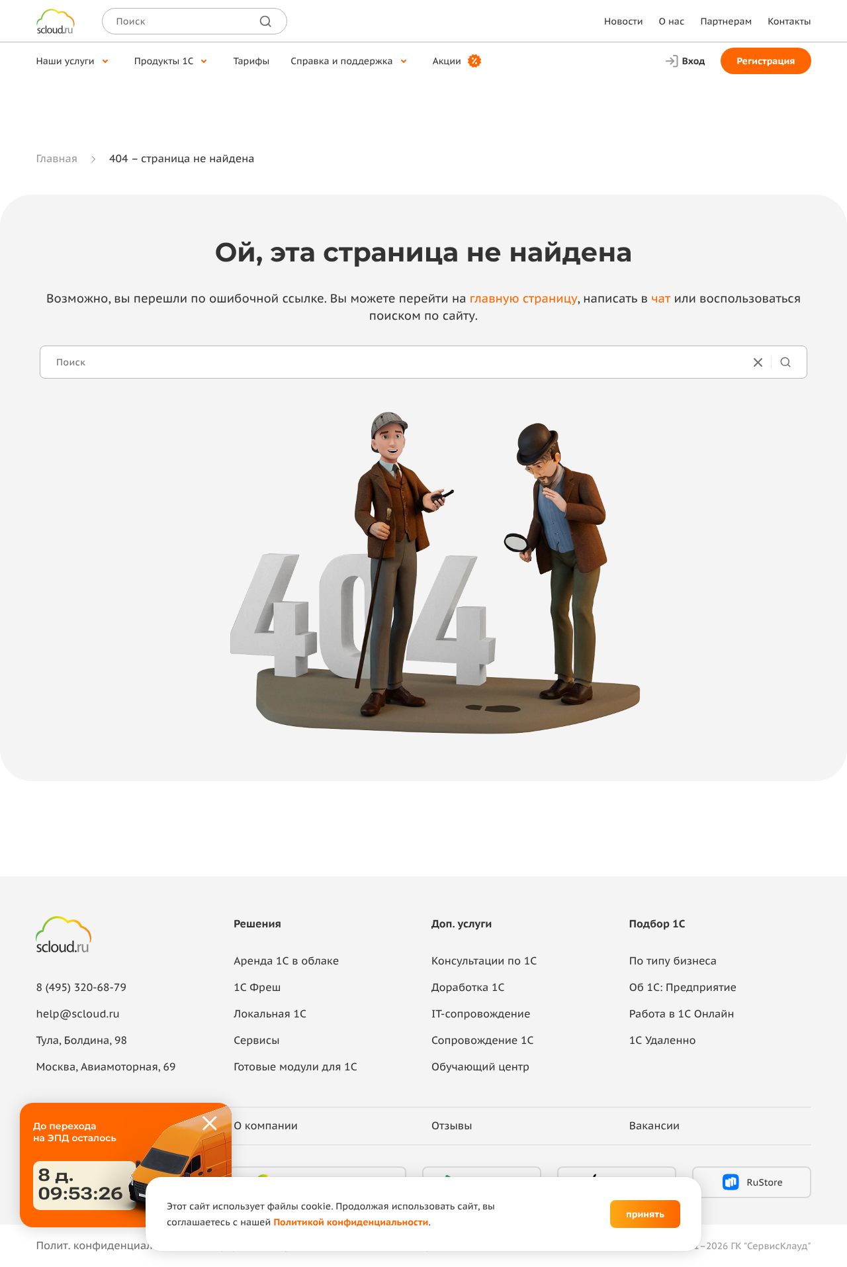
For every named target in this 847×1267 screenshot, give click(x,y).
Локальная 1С (270, 1014)
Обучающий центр (480, 1067)
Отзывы (451, 1126)
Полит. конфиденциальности (112, 1245)
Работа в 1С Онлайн (682, 1014)
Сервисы (256, 1040)
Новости (623, 21)
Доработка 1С (467, 987)
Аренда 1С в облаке (286, 961)
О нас (672, 21)
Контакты (789, 21)
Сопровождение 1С (482, 1040)
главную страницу (524, 298)
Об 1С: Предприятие (682, 987)
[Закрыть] (210, 1124)
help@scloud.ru (77, 1014)
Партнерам (726, 21)
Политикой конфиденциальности (350, 1222)
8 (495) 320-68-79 (81, 987)
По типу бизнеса (673, 961)
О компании (266, 1126)
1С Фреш (257, 987)
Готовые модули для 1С (295, 1067)
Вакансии (654, 1126)
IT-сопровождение (480, 1014)
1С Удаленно (662, 1040)
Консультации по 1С (484, 961)
